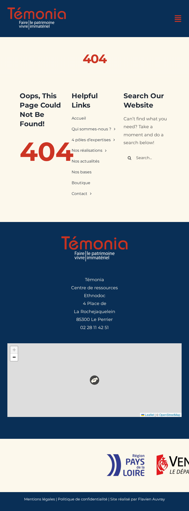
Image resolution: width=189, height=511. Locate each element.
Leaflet (149, 415)
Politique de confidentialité (82, 499)
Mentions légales (39, 499)
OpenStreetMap (169, 415)
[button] (94, 380)
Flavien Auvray (151, 499)
